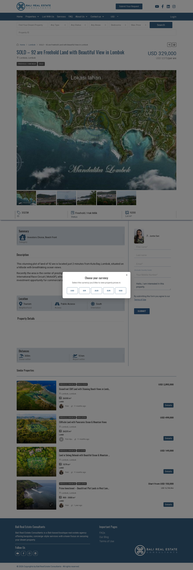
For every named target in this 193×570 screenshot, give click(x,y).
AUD (96, 291)
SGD (120, 291)
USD (72, 291)
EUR (108, 291)
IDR (84, 291)
